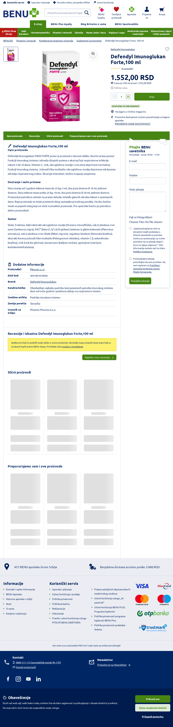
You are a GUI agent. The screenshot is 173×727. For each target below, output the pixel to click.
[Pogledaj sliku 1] (10, 54)
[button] (146, 12)
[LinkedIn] (38, 679)
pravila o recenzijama (72, 346)
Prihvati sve (152, 698)
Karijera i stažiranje (16, 613)
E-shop (38, 24)
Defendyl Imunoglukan (123, 49)
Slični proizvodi (19, 372)
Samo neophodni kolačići (153, 707)
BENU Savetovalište (126, 24)
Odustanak (58, 613)
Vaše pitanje (136, 189)
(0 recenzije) (127, 68)
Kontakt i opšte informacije (20, 589)
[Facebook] (8, 679)
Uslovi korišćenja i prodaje (66, 594)
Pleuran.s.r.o (37, 269)
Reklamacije (58, 608)
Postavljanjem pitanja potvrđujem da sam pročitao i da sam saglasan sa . (149, 265)
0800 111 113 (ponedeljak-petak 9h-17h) (38, 662)
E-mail (133, 161)
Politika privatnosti (62, 598)
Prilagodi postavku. (153, 716)
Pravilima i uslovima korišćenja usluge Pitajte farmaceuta (146, 268)
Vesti (8, 603)
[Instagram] (18, 679)
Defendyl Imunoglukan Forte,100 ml (40, 146)
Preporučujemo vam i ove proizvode (35, 466)
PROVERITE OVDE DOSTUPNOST (132, 123)
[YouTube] (28, 679)
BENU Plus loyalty (61, 24)
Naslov (133, 175)
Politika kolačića (61, 603)
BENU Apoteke (14, 594)
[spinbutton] (121, 97)
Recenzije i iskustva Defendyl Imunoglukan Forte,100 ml (50, 333)
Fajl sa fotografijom (140, 217)
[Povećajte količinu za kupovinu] (128, 96)
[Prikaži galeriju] (93, 53)
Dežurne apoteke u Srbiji (19, 598)
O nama (10, 608)
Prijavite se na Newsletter (112, 664)
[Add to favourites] (167, 49)
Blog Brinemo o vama (93, 24)
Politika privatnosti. (143, 251)
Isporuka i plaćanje (62, 589)
